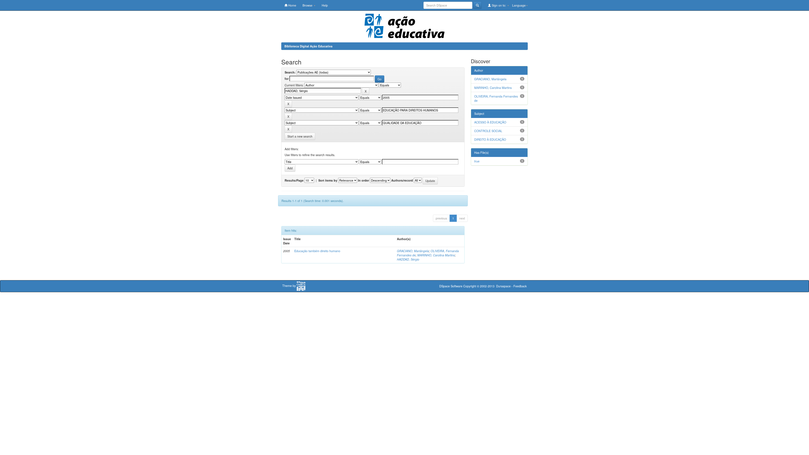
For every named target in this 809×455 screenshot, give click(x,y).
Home (291, 5)
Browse (308, 5)
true (477, 161)
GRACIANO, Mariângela (413, 251)
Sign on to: (499, 5)
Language (519, 5)
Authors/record (402, 180)
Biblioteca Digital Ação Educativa (308, 46)
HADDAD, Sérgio (408, 259)
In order (363, 180)
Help (325, 5)
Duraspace (503, 286)
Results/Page (294, 180)
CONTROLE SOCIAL (488, 131)
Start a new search (299, 136)
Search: (290, 72)
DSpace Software (450, 286)
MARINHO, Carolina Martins (436, 255)
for (287, 78)
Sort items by (327, 180)
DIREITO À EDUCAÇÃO (490, 139)
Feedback (520, 286)
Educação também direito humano (317, 251)
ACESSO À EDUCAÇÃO (490, 122)
